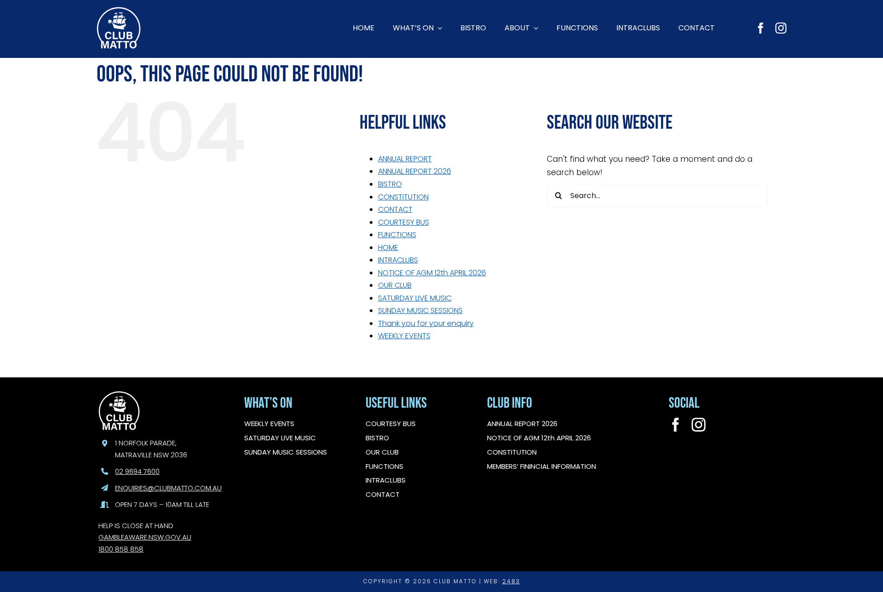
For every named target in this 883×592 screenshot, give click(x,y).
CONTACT (395, 209)
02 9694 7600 (137, 471)
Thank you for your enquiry (426, 323)
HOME (388, 247)
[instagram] (780, 28)
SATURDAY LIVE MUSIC (415, 298)
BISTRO (390, 184)
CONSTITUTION (403, 197)
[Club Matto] (119, 10)
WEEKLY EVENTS (404, 335)
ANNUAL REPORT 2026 (414, 171)
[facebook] (760, 28)
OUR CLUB (395, 285)
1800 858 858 (120, 549)
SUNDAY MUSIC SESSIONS (420, 310)
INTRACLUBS (398, 260)
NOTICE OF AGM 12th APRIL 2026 (432, 273)
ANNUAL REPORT (405, 159)
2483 (511, 581)
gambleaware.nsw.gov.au (144, 537)
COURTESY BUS (403, 222)
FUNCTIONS (397, 234)
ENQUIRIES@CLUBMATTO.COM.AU (168, 488)
